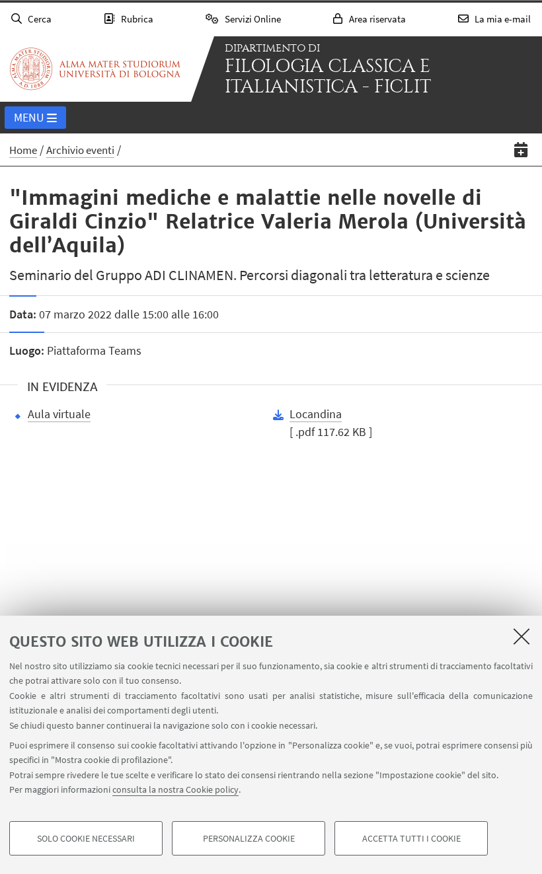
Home (23, 150)
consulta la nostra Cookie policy (175, 789)
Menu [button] (29, 117)
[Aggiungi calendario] (521, 149)
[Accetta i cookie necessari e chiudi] (521, 636)
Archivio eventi (80, 150)
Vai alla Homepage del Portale (95, 68)
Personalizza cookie (249, 838)
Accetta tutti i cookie (411, 838)
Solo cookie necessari (86, 838)
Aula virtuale (59, 413)
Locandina (316, 413)
